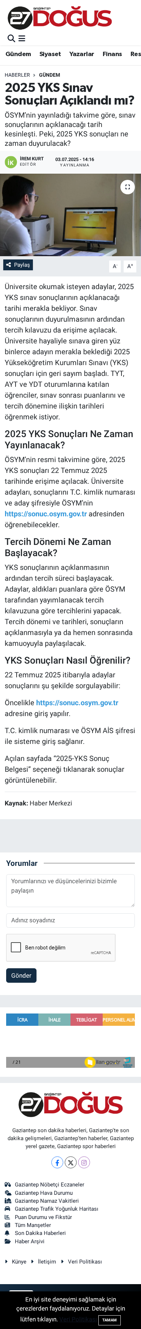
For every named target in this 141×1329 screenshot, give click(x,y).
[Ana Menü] (21, 38)
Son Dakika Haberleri (40, 1233)
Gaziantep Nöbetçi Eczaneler (49, 1184)
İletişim (47, 1261)
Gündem (18, 54)
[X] (71, 1162)
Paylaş (22, 265)
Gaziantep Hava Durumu (44, 1193)
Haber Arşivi (29, 1241)
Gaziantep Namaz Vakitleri (47, 1201)
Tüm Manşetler (33, 1225)
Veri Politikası (85, 1261)
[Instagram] (84, 1162)
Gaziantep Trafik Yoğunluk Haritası (56, 1209)
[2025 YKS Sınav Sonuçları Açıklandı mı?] (70, 215)
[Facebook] (57, 1162)
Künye (19, 1261)
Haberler (17, 75)
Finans (112, 54)
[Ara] (11, 38)
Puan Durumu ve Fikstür (43, 1217)
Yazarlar (81, 54)
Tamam (109, 1320)
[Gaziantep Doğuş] (60, 17)
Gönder (21, 975)
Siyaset (50, 54)
